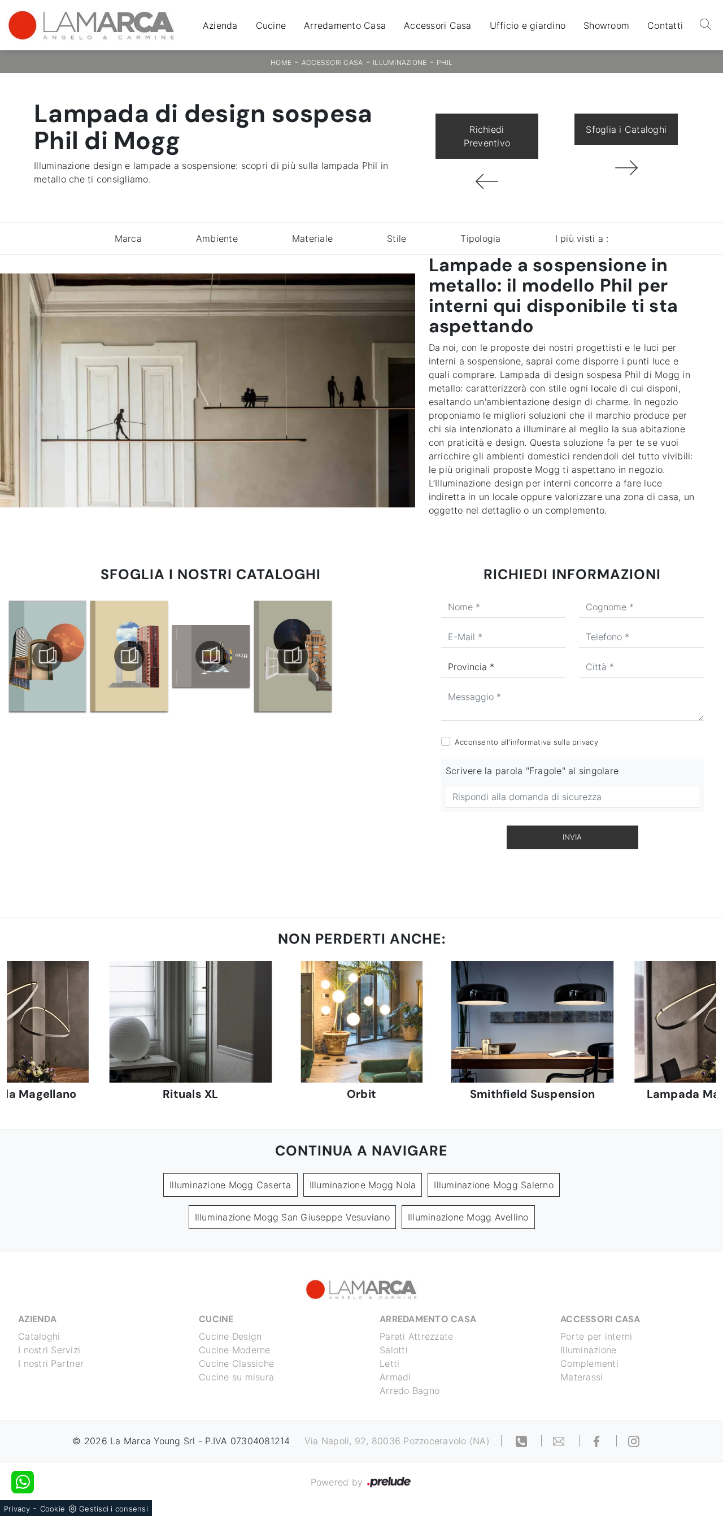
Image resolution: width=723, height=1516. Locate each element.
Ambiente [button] (217, 238)
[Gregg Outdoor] (487, 181)
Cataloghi (39, 1336)
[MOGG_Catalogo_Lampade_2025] (211, 656)
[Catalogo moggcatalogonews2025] (47, 656)
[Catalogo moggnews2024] (292, 656)
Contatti (665, 25)
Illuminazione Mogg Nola (363, 1185)
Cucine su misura (236, 1377)
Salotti (394, 1350)
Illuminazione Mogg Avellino (468, 1217)
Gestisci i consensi (113, 1508)
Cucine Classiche (236, 1363)
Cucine (271, 25)
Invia (572, 836)
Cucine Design (230, 1336)
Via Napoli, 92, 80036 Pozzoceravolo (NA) (397, 1441)
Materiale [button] (312, 238)
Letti (389, 1363)
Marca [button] (128, 238)
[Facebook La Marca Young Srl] (598, 1441)
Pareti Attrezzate (416, 1336)
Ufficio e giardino (528, 25)
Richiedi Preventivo (487, 136)
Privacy (17, 1508)
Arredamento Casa (345, 25)
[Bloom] (626, 168)
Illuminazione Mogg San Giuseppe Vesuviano (292, 1217)
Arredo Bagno (409, 1390)
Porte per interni (596, 1336)
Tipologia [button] (480, 238)
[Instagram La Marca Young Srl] (634, 1441)
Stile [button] (396, 238)
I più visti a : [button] (582, 238)
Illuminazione (399, 62)
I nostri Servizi (49, 1350)
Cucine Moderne (235, 1350)
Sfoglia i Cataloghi (626, 129)
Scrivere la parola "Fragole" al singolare (532, 770)
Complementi (589, 1363)
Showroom (606, 25)
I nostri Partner (51, 1363)
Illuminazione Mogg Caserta (230, 1185)
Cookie (53, 1508)
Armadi (395, 1377)
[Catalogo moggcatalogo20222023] (129, 656)
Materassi (581, 1377)
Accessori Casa (438, 25)
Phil (444, 62)
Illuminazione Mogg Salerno (494, 1185)
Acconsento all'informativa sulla (526, 741)
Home (281, 62)
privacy (585, 741)
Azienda (220, 25)
